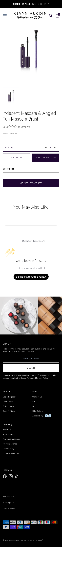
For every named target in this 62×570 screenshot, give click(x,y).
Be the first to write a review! (31, 276)
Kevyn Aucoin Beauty (17, 540)
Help (34, 391)
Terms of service (9, 509)
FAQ (34, 401)
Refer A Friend (9, 411)
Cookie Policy (8, 448)
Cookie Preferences (11, 453)
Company (7, 424)
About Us (7, 429)
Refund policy (8, 497)
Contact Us (37, 397)
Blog (34, 406)
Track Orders (8, 401)
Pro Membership (10, 444)
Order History (8, 406)
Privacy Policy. (42, 378)
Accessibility (37, 416)
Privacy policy (8, 503)
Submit (31, 368)
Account (7, 391)
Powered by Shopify (35, 540)
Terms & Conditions (11, 439)
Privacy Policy (9, 434)
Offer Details (37, 411)
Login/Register (9, 397)
